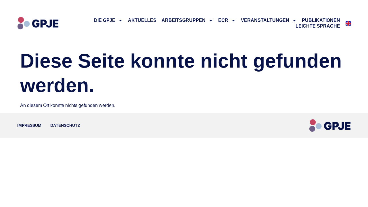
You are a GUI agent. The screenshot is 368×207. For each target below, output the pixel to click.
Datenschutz (65, 125)
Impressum (29, 125)
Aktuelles (142, 20)
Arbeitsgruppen (184, 20)
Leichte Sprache (318, 26)
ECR (223, 20)
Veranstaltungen (265, 20)
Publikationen (321, 20)
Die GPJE (104, 20)
